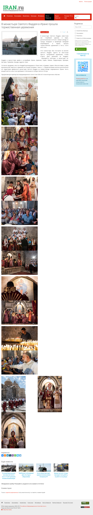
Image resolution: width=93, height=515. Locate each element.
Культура (33, 16)
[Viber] (13, 455)
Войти (81, 1)
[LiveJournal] (10, 455)
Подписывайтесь (81, 78)
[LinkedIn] (7, 455)
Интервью (41, 16)
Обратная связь (7, 509)
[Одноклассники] (5, 455)
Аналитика (26, 16)
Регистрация (88, 1)
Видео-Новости (57, 17)
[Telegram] (20, 455)
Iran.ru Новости (81, 75)
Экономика (17, 16)
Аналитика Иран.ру (82, 31)
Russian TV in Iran (68, 17)
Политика (10, 16)
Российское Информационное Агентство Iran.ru (33, 506)
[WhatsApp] (15, 455)
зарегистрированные (12, 492)
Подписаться (81, 49)
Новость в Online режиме (83, 38)
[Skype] (18, 455)
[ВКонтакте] (2, 455)
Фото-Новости (48, 17)
